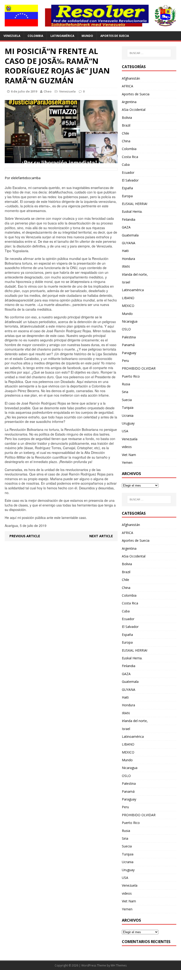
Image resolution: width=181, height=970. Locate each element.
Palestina (129, 337)
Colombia (35, 36)
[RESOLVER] (90, 15)
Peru (125, 360)
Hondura (128, 258)
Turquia (127, 407)
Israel (126, 282)
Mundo (87, 36)
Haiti (125, 250)
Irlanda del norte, (135, 274)
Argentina (129, 102)
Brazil (126, 125)
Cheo (48, 91)
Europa (127, 196)
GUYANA (128, 243)
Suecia (127, 400)
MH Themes (119, 965)
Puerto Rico (131, 376)
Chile (125, 133)
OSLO (126, 329)
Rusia (126, 384)
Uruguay (128, 423)
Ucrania (127, 415)
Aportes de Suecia (114, 36)
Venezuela (12, 36)
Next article (101, 536)
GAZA (126, 227)
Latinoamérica (62, 36)
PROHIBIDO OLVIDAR (139, 368)
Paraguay (129, 353)
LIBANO (128, 298)
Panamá (128, 345)
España (127, 188)
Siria (125, 392)
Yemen (127, 462)
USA (125, 431)
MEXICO (128, 305)
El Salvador (130, 180)
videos (127, 446)
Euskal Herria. (132, 211)
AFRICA (127, 86)
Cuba (126, 164)
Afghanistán (131, 78)
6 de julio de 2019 (24, 91)
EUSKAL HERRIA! (134, 203)
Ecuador (128, 172)
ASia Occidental (133, 109)
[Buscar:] (149, 53)
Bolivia (127, 117)
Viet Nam (129, 454)
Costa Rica (130, 157)
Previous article (24, 536)
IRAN (126, 266)
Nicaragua (129, 321)
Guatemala (130, 235)
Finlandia (128, 219)
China (126, 141)
